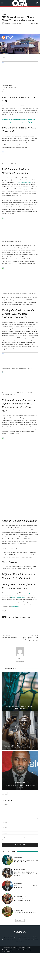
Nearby (24, 617)
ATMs (8, 617)
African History (18, 910)
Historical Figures (20, 743)
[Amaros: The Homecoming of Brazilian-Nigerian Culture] (7, 898)
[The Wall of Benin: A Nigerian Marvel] (7, 911)
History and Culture (20, 896)
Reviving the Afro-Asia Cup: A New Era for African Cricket (20, 707)
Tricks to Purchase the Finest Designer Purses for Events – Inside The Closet (30, 639)
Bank (13, 617)
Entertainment (20, 783)
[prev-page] (3, 793)
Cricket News (19, 704)
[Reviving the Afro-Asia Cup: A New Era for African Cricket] (20, 691)
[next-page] (6, 793)
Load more (19, 920)
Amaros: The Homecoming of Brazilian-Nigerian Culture (23, 899)
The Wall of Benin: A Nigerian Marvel (25, 912)
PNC (29, 617)
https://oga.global (20, 661)
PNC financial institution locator (23, 182)
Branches (18, 617)
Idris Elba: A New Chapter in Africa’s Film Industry (20, 786)
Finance (9, 11)
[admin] (3, 23)
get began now (15, 606)
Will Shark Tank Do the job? (9, 637)
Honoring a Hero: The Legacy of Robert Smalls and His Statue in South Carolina (20, 747)
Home (3, 11)
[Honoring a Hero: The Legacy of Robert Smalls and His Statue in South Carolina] (20, 730)
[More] (28, 30)
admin (8, 23)
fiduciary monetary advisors (18, 597)
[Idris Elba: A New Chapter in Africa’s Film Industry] (20, 770)
